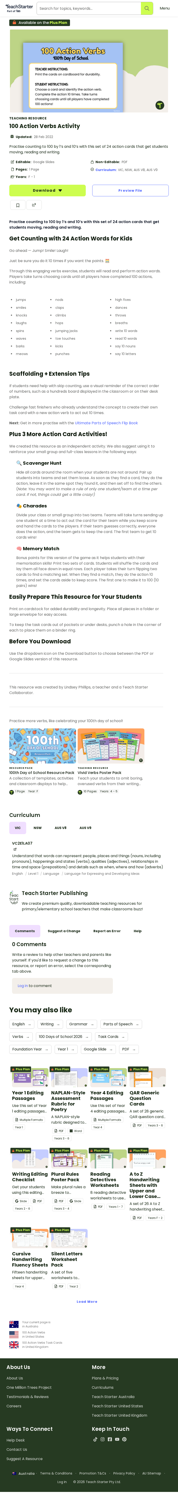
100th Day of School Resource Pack (41, 772)
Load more (87, 1301)
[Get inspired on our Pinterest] (124, 1439)
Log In (62, 1482)
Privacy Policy (124, 1473)
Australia (25, 1473)
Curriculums (103, 1387)
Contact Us (16, 1449)
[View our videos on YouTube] (117, 1439)
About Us (14, 1378)
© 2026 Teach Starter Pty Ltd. (97, 1482)
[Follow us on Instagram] (102, 1439)
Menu (165, 8)
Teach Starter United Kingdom (119, 1415)
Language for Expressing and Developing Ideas (102, 873)
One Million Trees (29, 1387)
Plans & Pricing (105, 1378)
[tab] (17, 828)
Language (51, 873)
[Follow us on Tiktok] (95, 1439)
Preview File (130, 190)
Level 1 (33, 873)
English (18, 873)
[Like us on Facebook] (109, 1439)
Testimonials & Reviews (27, 1396)
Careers (13, 1406)
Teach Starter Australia (113, 1396)
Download (45, 190)
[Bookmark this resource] (17, 205)
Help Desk (15, 1440)
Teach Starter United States (117, 1406)
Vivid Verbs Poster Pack (99, 772)
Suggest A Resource (24, 1458)
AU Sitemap (151, 1473)
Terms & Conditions (56, 1473)
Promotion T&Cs (92, 1473)
